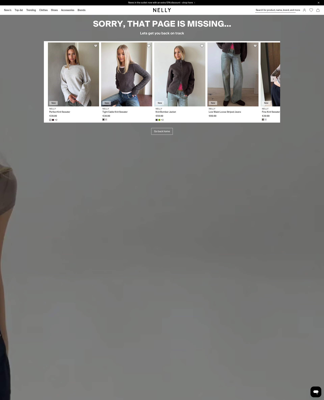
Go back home (162, 131)
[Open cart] (318, 10)
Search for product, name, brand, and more (276, 10)
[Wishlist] (311, 10)
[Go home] (162, 10)
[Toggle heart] (96, 46)
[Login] (304, 10)
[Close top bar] (318, 2)
